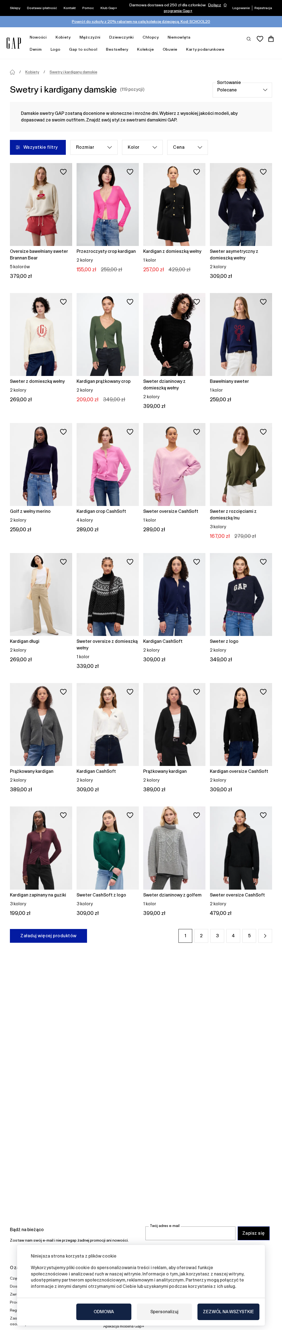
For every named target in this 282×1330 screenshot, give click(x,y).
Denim (36, 49)
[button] (265, 936)
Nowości (38, 37)
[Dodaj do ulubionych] (63, 171)
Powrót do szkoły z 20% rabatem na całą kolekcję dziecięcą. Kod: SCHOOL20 (141, 21)
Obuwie (170, 49)
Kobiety (63, 37)
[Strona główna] (12, 72)
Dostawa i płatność (42, 8)
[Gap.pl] (14, 43)
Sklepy (15, 8)
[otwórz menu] (49, 37)
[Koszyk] (271, 39)
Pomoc (88, 8)
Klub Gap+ (109, 8)
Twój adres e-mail (165, 1226)
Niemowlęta (179, 37)
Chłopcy (151, 37)
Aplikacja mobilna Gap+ (123, 1326)
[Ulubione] (260, 39)
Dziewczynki (121, 37)
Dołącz (214, 5)
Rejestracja (263, 8)
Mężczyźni (90, 37)
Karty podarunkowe (205, 49)
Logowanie (241, 8)
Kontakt (70, 8)
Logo (56, 49)
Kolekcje (145, 49)
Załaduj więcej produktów (48, 935)
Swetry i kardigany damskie (73, 72)
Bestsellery (117, 49)
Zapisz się (253, 1233)
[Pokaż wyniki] (249, 38)
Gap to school (83, 49)
